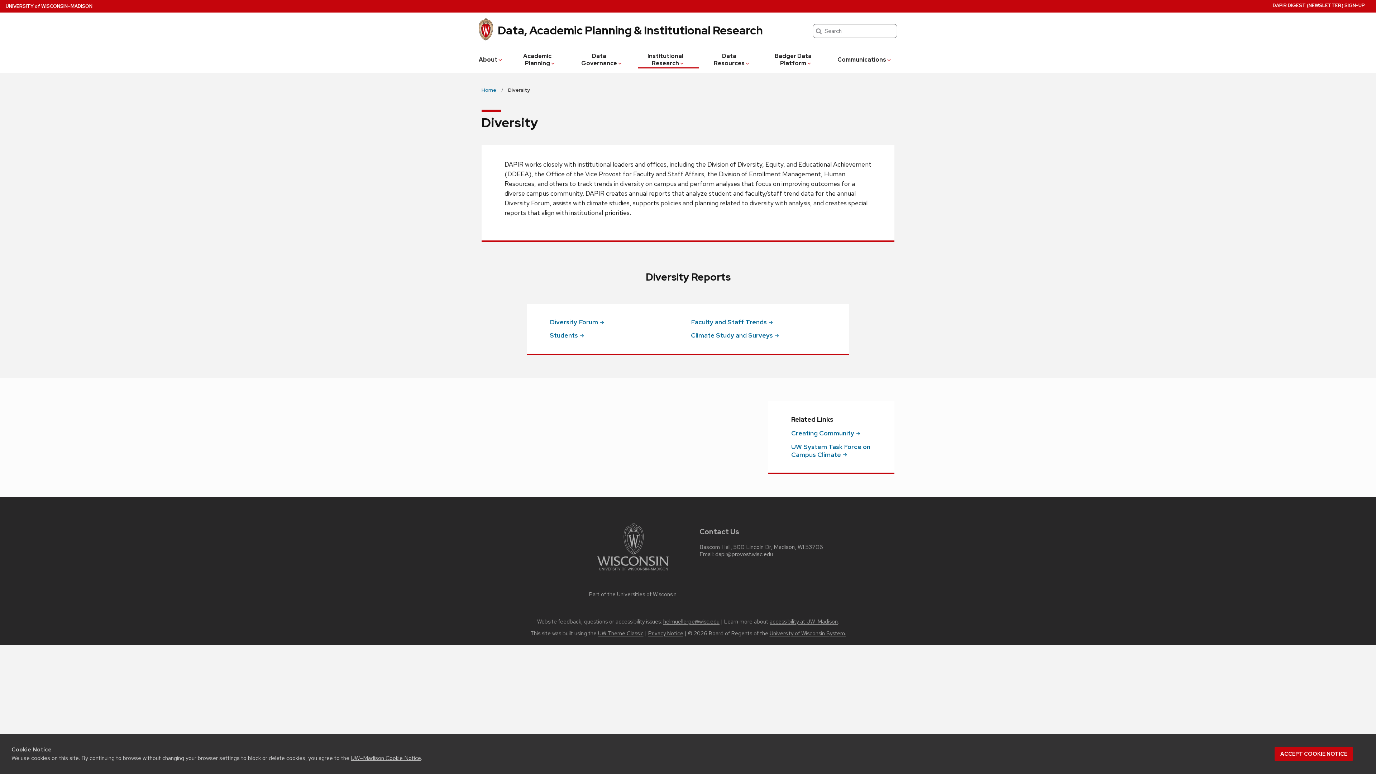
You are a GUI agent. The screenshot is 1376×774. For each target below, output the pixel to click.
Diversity (574, 322)
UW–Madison (49, 6)
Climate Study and (732, 335)
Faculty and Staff (729, 322)
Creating (822, 433)
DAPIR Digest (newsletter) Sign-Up (1319, 6)
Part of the (633, 594)
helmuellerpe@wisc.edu (691, 621)
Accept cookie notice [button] (1313, 754)
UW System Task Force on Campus (830, 451)
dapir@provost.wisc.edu (744, 554)
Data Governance (599, 59)
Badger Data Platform (793, 59)
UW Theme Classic (621, 633)
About (488, 59)
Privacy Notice (665, 633)
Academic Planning (537, 59)
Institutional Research (665, 59)
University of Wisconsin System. (808, 633)
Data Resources (729, 59)
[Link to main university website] (633, 571)
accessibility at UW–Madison (804, 621)
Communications (861, 59)
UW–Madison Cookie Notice (386, 758)
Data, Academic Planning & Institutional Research (630, 30)
